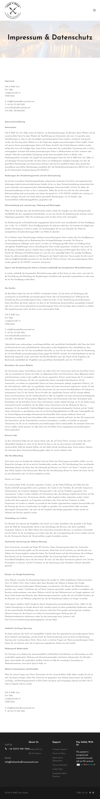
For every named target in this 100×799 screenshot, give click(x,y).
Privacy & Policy (58, 753)
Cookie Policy (57, 769)
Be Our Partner (35, 753)
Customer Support (59, 749)
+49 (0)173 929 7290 (19, 749)
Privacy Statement (59, 765)
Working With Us (35, 749)
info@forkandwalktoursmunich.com (21, 762)
